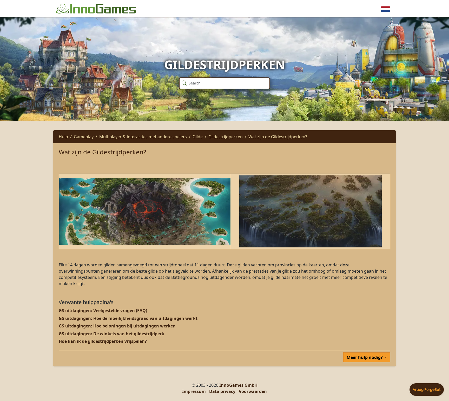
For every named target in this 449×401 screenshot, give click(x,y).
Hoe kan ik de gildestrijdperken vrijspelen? (103, 341)
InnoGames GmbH (238, 385)
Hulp (63, 137)
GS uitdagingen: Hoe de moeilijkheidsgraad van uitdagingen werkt (128, 318)
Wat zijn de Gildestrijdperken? (277, 137)
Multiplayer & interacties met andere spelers (143, 137)
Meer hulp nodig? (365, 357)
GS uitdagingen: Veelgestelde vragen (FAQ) (103, 310)
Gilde (198, 137)
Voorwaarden (253, 391)
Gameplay (84, 137)
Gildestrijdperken (225, 137)
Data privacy (222, 391)
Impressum (194, 391)
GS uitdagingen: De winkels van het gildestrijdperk (111, 334)
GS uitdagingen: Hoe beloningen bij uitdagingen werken (117, 326)
